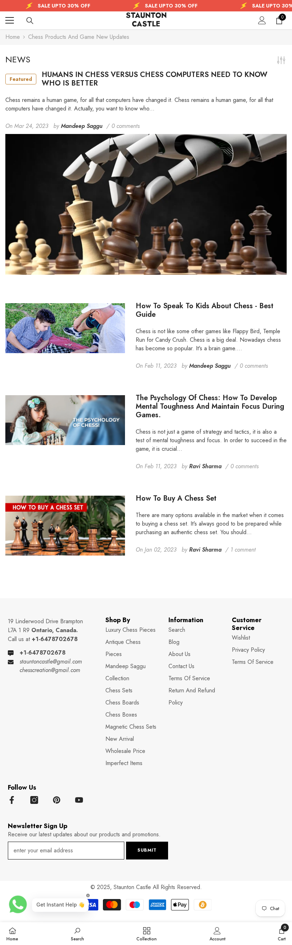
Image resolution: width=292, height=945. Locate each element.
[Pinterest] (56, 800)
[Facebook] (11, 800)
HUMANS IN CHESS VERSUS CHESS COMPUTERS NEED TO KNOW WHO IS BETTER (138, 79)
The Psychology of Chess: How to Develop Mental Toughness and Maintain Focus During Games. (210, 406)
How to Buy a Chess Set (176, 498)
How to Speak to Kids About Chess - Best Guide (204, 310)
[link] (77, 934)
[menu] (9, 20)
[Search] (30, 20)
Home (12, 37)
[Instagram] (34, 800)
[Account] (262, 20)
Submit (147, 850)
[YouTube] (79, 800)
